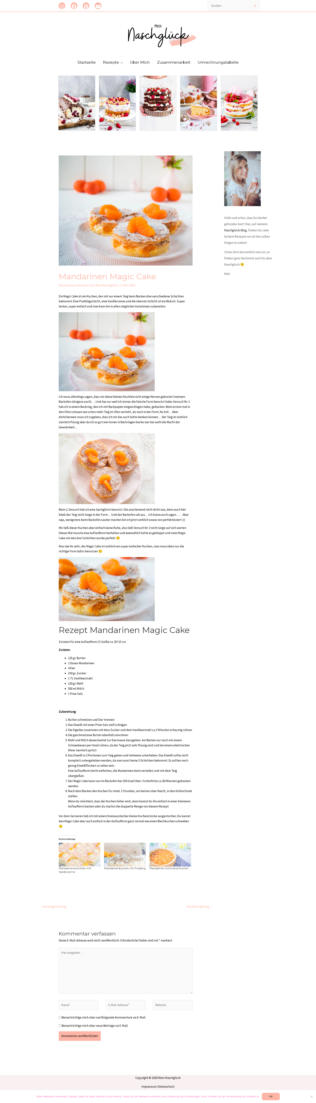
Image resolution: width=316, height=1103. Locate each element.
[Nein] (311, 1096)
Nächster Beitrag (200, 907)
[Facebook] (74, 5)
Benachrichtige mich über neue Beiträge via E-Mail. (95, 1026)
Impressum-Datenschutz (158, 1087)
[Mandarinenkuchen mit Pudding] (125, 855)
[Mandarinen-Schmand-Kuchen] (170, 855)
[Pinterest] (86, 5)
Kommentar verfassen (73, 285)
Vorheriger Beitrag (52, 907)
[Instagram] (62, 5)
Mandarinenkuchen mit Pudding (125, 868)
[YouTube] (98, 5)
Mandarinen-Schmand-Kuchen (169, 868)
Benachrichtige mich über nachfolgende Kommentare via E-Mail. (104, 1017)
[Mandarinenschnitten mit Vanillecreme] (79, 855)
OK (270, 1096)
